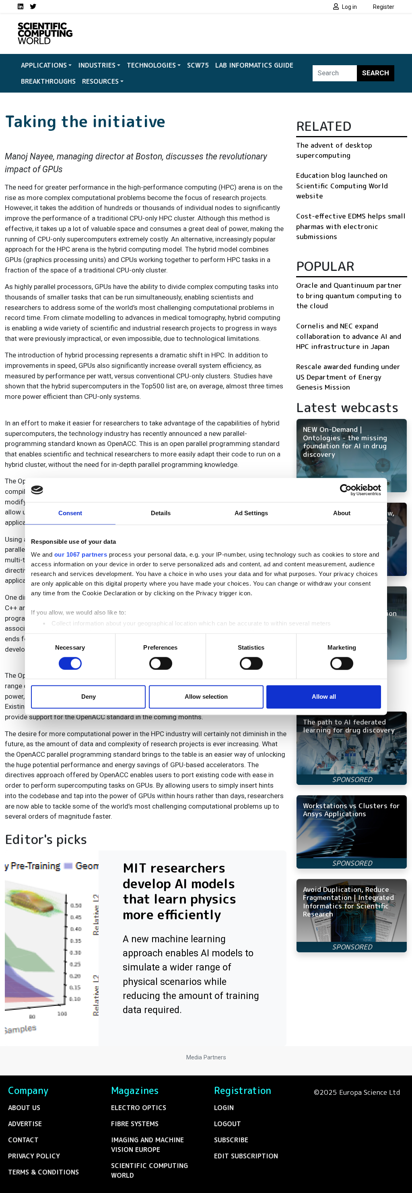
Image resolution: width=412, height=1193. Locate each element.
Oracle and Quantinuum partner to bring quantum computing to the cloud (349, 295)
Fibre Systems (135, 1123)
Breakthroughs (48, 81)
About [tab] (342, 513)
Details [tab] (161, 513)
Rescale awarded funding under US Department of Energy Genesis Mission (348, 377)
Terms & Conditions (43, 1172)
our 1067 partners (80, 554)
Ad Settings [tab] (251, 513)
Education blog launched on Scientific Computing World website (342, 185)
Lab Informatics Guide (254, 65)
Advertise (25, 1123)
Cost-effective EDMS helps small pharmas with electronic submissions (351, 226)
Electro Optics (138, 1107)
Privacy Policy (34, 1156)
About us (24, 1107)
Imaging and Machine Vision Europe (147, 1144)
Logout (227, 1123)
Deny (88, 697)
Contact (23, 1139)
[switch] (160, 663)
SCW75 (198, 65)
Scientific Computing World (149, 1170)
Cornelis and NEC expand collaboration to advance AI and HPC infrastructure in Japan (348, 336)
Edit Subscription (246, 1156)
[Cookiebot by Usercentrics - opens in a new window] (346, 490)
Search (375, 73)
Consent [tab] (70, 513)
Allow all (324, 697)
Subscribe (231, 1139)
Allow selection (206, 697)
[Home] (45, 27)
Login (224, 1107)
